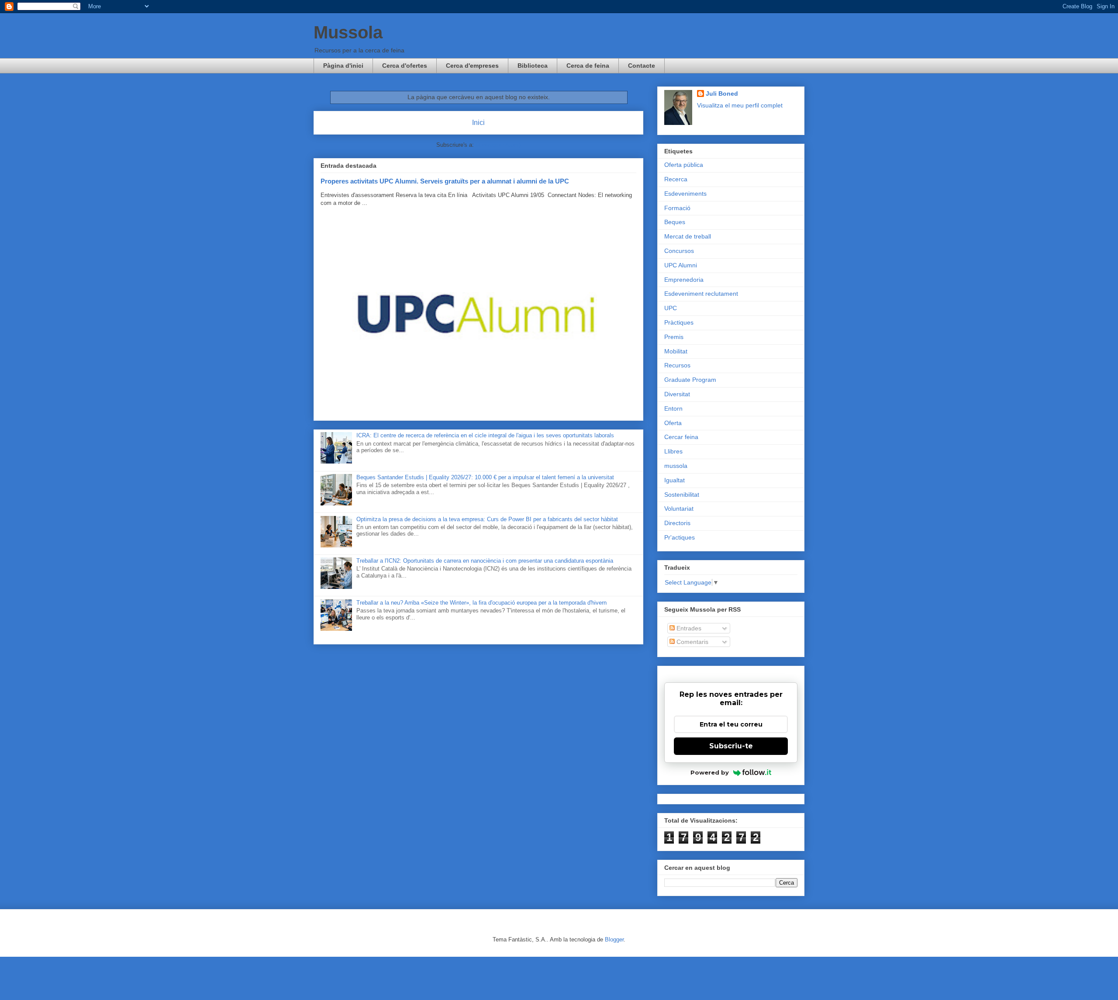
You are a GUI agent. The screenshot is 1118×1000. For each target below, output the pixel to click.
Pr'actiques (679, 537)
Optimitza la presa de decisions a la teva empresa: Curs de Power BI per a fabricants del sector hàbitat (487, 519)
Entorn (673, 408)
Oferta (673, 422)
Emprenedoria (684, 279)
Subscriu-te (731, 746)
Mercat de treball (687, 236)
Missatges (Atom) (498, 145)
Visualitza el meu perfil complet (740, 105)
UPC (670, 307)
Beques (674, 221)
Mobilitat (675, 351)
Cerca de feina (587, 65)
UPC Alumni (680, 265)
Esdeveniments (685, 193)
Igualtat (674, 480)
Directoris (677, 522)
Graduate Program (690, 379)
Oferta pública (683, 164)
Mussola (348, 32)
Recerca (675, 179)
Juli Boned (722, 93)
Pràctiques (679, 322)
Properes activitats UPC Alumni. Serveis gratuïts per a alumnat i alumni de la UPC (445, 181)
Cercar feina (681, 436)
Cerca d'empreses (472, 65)
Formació (677, 207)
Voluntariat (679, 508)
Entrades (688, 628)
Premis (673, 336)
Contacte (641, 65)
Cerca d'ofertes (404, 65)
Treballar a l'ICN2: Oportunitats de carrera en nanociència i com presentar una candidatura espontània (484, 560)
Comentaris (691, 641)
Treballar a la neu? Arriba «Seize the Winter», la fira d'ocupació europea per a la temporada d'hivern (481, 602)
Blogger (614, 939)
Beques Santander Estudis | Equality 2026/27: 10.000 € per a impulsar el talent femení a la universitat (485, 477)
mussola (675, 465)
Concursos (679, 250)
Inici (478, 122)
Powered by (709, 772)
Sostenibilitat (681, 494)
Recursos (677, 365)
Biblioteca (533, 65)
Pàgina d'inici (343, 65)
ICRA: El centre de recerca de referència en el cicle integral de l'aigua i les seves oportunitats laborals (485, 435)
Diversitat (677, 394)
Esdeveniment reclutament (701, 293)
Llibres (673, 451)
